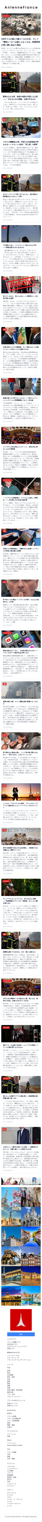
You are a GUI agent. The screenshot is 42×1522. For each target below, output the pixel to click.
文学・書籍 (11, 1459)
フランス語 (11, 1394)
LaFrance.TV (15, 1352)
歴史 (8, 1383)
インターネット (12, 1469)
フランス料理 (11, 1416)
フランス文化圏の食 (14, 1418)
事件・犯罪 (11, 1377)
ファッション (11, 1434)
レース (9, 1506)
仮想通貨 (10, 1475)
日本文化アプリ (12, 1344)
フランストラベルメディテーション (19, 1360)
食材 (8, 1423)
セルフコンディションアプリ (17, 1346)
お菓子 (9, 1427)
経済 (8, 1371)
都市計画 (10, 1392)
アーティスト (11, 1443)
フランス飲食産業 (13, 1421)
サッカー (10, 1495)
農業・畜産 (11, 1425)
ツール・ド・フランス (14, 1499)
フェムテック (11, 1484)
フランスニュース (13, 1358)
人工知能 (10, 1471)
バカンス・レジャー (14, 1396)
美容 (8, 1436)
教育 (8, 1381)
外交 (8, 1379)
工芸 (8, 1454)
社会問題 (10, 1375)
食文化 (9, 1413)
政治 (8, 1373)
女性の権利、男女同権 (14, 1390)
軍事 (8, 1386)
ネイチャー (11, 1486)
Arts (8, 1449)
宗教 (8, 1388)
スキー (9, 1497)
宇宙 (8, 1481)
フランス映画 (11, 1452)
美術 (8, 1456)
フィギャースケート (14, 1503)
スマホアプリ (11, 1339)
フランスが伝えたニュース (16, 1400)
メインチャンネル (13, 1355)
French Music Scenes (14, 1445)
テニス (9, 1501)
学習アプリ (11, 1348)
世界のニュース (12, 1405)
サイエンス (11, 1463)
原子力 (9, 1479)
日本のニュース (12, 1403)
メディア (10, 1473)
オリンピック (11, 1493)
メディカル (11, 1466)
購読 (21, 1334)
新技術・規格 (11, 1477)
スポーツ (10, 1490)
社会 (8, 1367)
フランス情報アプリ (14, 1342)
